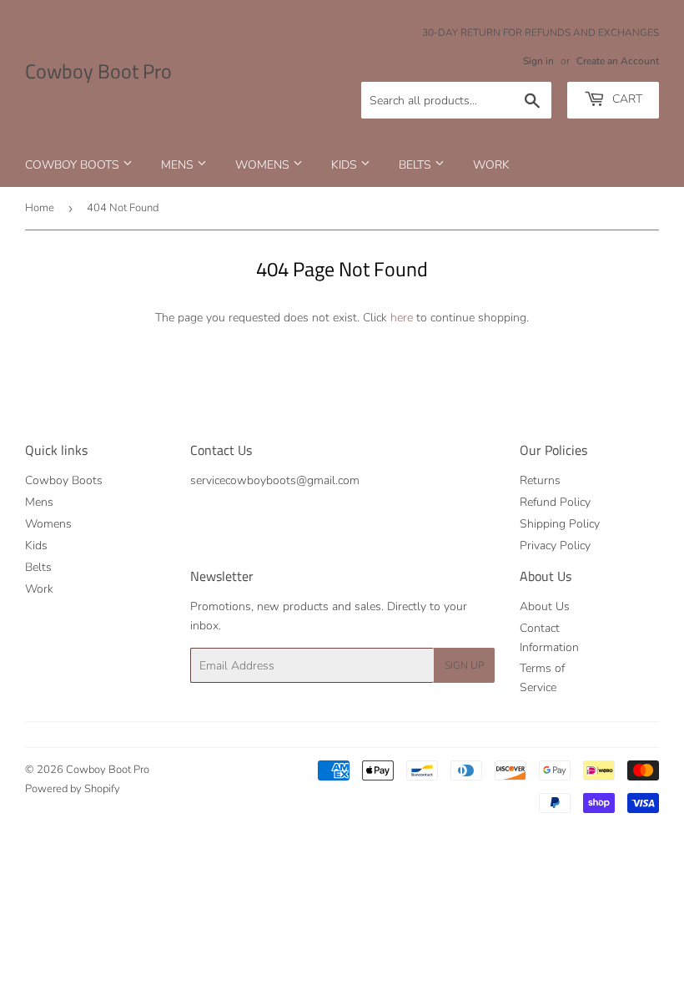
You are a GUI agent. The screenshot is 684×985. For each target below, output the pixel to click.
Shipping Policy (560, 524)
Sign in (538, 61)
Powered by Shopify (72, 788)
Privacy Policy (555, 545)
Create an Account (617, 61)
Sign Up (464, 665)
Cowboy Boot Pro (98, 72)
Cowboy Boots (74, 165)
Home (39, 207)
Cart (625, 99)
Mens (179, 165)
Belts (417, 165)
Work (491, 165)
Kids (345, 165)
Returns (540, 480)
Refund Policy (555, 502)
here (401, 318)
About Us (545, 606)
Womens (264, 165)
